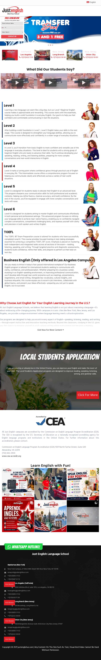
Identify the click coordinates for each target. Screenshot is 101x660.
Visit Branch (9, 639)
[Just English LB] (13, 11)
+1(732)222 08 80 (59, 54)
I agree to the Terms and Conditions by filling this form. (12, 39)
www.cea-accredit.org (11, 456)
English (93, 2)
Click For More (88, 395)
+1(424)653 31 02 (14, 575)
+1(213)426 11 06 (27, 54)
